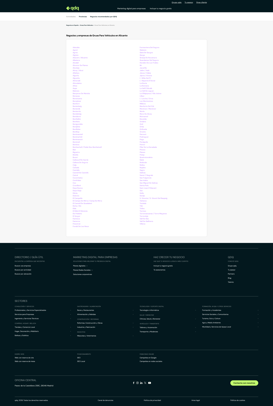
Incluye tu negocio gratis (160, 8)
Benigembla (78, 124)
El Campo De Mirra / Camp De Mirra (87, 201)
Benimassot (78, 139)
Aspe (75, 88)
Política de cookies (237, 400)
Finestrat (76, 224)
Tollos (142, 208)
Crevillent (77, 185)
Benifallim (77, 119)
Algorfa (76, 75)
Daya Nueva (78, 188)
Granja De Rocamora (148, 58)
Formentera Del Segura (149, 47)
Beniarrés (77, 111)
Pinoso (142, 150)
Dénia (75, 193)
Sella (142, 193)
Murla (142, 111)
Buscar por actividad (23, 270)
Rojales (143, 167)
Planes (142, 152)
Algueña (76, 78)
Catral (75, 175)
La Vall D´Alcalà (146, 88)
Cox (74, 183)
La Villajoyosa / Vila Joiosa (150, 93)
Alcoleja (76, 68)
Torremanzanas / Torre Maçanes (153, 213)
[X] (145, 383)
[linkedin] (141, 383)
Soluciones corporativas (82, 274)
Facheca (76, 219)
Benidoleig (77, 114)
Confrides (77, 180)
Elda (74, 208)
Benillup (76, 132)
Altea (75, 86)
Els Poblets (77, 213)
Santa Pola (144, 185)
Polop (142, 155)
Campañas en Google (148, 358)
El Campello (77, 198)
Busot (75, 157)
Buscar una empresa (23, 266)
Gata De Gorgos (146, 52)
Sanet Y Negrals (146, 175)
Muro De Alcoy (146, 114)
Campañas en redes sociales (151, 361)
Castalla (76, 170)
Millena (143, 104)
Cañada (76, 167)
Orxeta (143, 132)
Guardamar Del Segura (149, 60)
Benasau (76, 96)
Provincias (83, 17)
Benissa (76, 144)
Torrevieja (144, 216)
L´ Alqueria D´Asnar (147, 81)
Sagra (142, 170)
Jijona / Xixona (146, 75)
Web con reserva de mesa (25, 361)
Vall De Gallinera (146, 221)
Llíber (142, 96)
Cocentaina (77, 178)
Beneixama (77, 98)
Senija (142, 196)
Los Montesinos (146, 101)
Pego (142, 139)
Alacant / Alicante (80, 58)
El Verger (76, 216)
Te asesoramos (159, 270)
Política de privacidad (152, 400)
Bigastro (76, 152)
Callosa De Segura (80, 162)
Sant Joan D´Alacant (148, 188)
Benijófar (76, 127)
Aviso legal (196, 400)
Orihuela (143, 129)
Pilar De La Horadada (148, 147)
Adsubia (76, 47)
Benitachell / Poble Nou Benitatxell (87, 147)
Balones (76, 91)
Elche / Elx (77, 206)
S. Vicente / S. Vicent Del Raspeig (153, 198)
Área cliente (201, 2)
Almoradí (76, 81)
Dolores (76, 196)
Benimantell (78, 134)
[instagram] (137, 383)
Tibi (141, 206)
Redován (143, 162)
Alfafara (76, 73)
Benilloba (76, 129)
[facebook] (134, 383)
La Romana (144, 86)
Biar (74, 150)
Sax (141, 190)
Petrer (142, 144)
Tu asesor (189, 2)
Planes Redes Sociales (82, 270)
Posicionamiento (84, 354)
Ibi (141, 65)
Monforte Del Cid (147, 106)
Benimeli (76, 142)
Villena (142, 224)
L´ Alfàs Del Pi (145, 78)
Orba (142, 127)
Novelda (143, 119)
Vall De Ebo (144, 219)
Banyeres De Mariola (81, 93)
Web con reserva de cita (24, 358)
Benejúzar (77, 101)
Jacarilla (143, 68)
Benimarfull (77, 137)
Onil (141, 124)
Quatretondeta (146, 157)
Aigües (75, 55)
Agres (75, 52)
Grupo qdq (176, 2)
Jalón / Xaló (144, 70)
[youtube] (149, 384)
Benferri (76, 104)
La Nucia (143, 83)
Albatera (76, 60)
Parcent (143, 134)
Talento (231, 282)
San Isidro (144, 180)
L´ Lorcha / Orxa (146, 98)
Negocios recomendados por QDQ (103, 17)
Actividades (71, 17)
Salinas (143, 173)
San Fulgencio (145, 178)
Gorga (142, 55)
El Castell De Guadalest (82, 203)
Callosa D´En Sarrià (80, 160)
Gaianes (143, 50)
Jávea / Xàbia (145, 73)
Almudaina (77, 83)
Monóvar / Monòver (148, 109)
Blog (229, 278)
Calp (74, 165)
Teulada (143, 203)
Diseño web (19, 354)
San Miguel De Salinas (149, 183)
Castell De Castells (81, 173)
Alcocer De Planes (80, 65)
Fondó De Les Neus (81, 226)
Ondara (143, 121)
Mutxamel (144, 116)
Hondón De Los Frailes (149, 63)
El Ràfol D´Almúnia (80, 211)
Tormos (143, 211)
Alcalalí (76, 63)
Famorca (76, 221)
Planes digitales (79, 266)
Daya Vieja (77, 190)
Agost (75, 50)
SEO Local (81, 361)
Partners (231, 274)
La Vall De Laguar (147, 91)
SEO (78, 358)
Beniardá (76, 109)
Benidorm (77, 116)
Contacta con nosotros (244, 383)
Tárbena (143, 201)
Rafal (142, 160)
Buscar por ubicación (23, 274)
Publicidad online (147, 354)
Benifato (76, 121)
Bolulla (75, 155)
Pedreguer (144, 137)
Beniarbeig (77, 106)
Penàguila (144, 142)
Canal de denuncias (105, 400)
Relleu (142, 165)
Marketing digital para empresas (131, 8)
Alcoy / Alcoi (78, 70)
